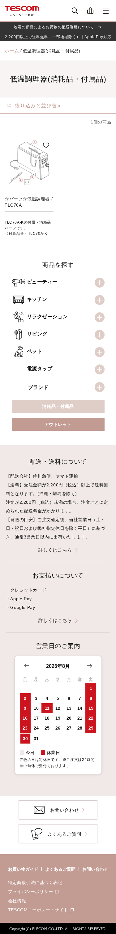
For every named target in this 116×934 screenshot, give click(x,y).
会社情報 (17, 900)
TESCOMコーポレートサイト (38, 909)
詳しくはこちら (55, 549)
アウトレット (58, 424)
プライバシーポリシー (30, 891)
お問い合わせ (95, 869)
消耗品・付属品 (58, 406)
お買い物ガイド (23, 869)
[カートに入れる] (46, 145)
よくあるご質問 (60, 869)
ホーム (12, 50)
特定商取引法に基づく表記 (35, 882)
